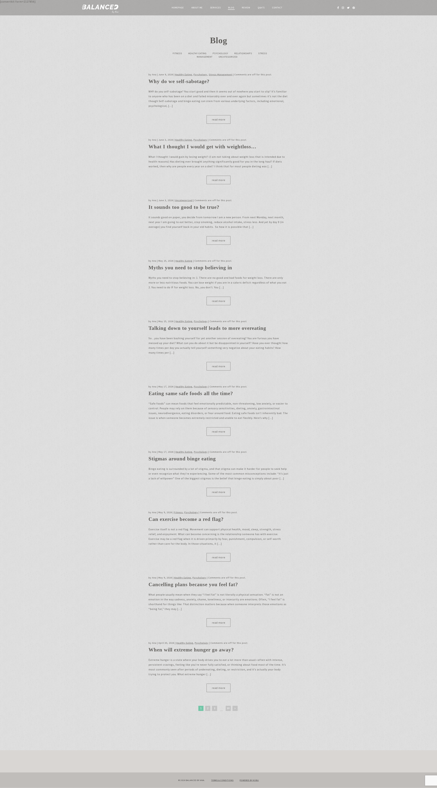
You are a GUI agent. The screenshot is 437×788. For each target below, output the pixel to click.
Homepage (178, 7)
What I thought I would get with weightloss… (202, 146)
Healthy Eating (197, 53)
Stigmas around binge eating (182, 458)
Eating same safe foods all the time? (191, 393)
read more (218, 119)
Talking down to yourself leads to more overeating (207, 328)
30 (228, 708)
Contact (277, 7)
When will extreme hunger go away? (191, 649)
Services (215, 7)
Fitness (177, 53)
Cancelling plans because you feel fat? (193, 584)
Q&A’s (261, 7)
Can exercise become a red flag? (186, 519)
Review (246, 7)
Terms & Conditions (222, 780)
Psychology (220, 53)
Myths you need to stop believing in (190, 267)
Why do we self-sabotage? (179, 81)
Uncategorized (228, 56)
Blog (231, 7)
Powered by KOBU (249, 780)
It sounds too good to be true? (184, 207)
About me (197, 7)
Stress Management (220, 74)
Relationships (243, 53)
